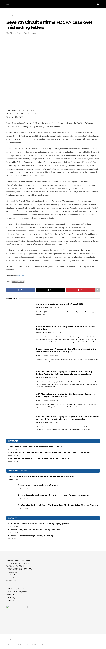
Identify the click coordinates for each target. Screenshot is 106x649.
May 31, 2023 (11, 33)
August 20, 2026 (13, 479)
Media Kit (10, 594)
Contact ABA (11, 580)
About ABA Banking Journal (17, 591)
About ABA (10, 574)
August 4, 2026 (13, 532)
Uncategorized (16, 16)
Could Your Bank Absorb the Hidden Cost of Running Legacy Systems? (41, 476)
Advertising (10, 597)
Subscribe (10, 600)
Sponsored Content (43, 332)
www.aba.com (11, 572)
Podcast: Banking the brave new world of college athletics (34, 530)
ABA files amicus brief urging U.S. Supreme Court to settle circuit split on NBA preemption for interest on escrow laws (67, 417)
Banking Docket (18, 282)
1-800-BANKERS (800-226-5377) (19, 569)
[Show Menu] (7, 4)
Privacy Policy (11, 577)
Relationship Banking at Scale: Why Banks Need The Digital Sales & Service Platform (58, 505)
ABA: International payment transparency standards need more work (38, 458)
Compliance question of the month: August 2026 (59, 304)
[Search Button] (98, 4)
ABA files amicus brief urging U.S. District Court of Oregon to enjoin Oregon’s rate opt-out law (65, 395)
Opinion (20, 275)
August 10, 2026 (54, 355)
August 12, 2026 (57, 332)
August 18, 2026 (23, 488)
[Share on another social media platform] (97, 290)
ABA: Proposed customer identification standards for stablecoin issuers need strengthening (49, 452)
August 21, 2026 (13, 449)
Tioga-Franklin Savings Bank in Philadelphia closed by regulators (36, 447)
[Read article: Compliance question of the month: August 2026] (19, 312)
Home (8, 16)
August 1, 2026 (23, 508)
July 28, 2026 (12, 538)
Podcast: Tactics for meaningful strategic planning (30, 536)
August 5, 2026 (53, 377)
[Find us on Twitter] (10, 639)
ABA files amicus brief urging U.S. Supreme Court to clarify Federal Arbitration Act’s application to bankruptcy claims (64, 372)
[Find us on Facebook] (7, 639)
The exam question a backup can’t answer (38, 485)
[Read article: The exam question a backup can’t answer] (11, 487)
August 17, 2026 (54, 307)
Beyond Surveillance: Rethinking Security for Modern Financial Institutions (53, 495)
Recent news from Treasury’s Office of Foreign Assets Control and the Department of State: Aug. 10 (66, 350)
